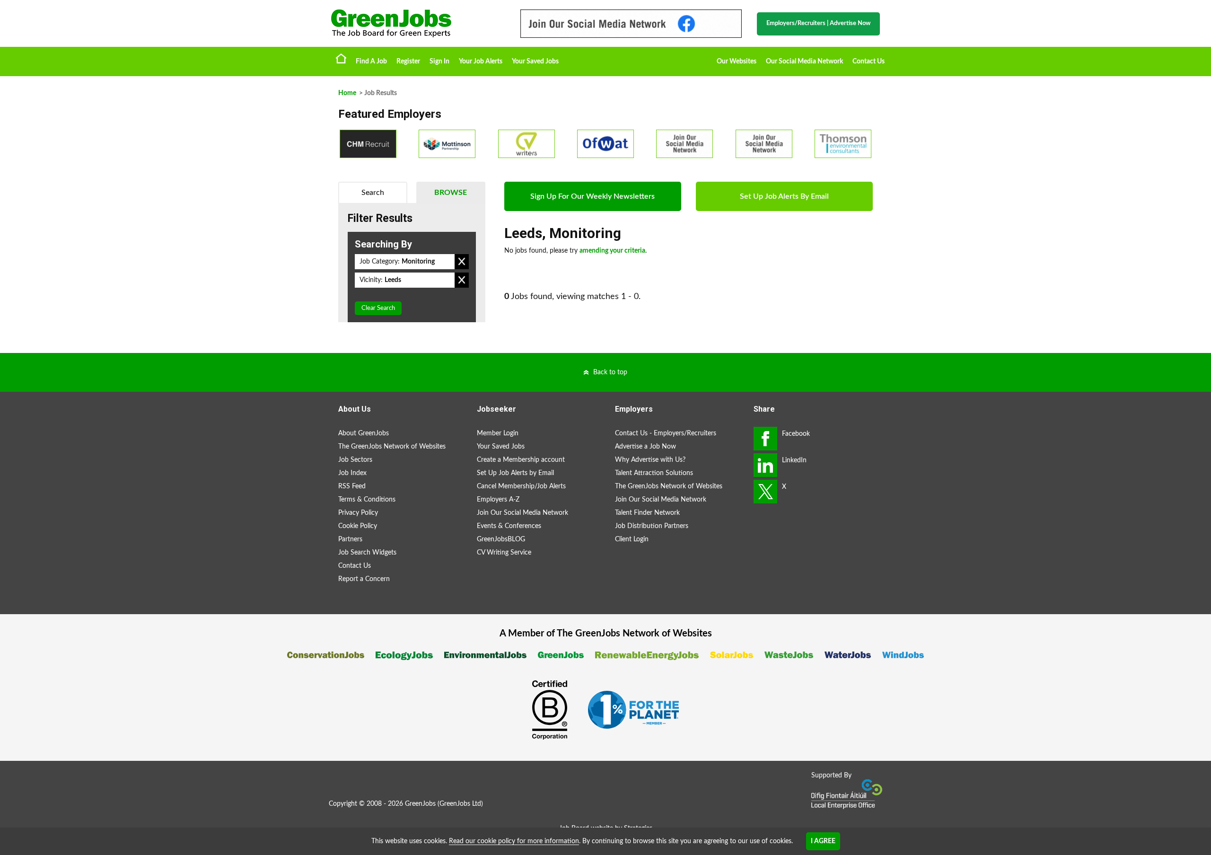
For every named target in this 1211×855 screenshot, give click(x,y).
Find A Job (371, 61)
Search (372, 192)
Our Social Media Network (804, 61)
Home (341, 58)
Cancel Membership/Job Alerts (521, 486)
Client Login (632, 539)
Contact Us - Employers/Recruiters (665, 433)
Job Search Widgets (367, 552)
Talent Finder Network (647, 513)
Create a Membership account (521, 460)
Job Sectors (355, 460)
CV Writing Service (504, 552)
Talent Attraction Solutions (654, 473)
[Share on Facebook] (765, 438)
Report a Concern (364, 579)
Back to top (610, 372)
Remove (462, 261)
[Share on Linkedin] (765, 465)
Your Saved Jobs (535, 61)
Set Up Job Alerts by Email (515, 473)
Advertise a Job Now (645, 446)
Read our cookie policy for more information (514, 841)
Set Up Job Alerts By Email (784, 196)
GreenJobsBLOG (501, 539)
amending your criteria (612, 250)
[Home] (416, 23)
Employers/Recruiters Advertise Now (818, 23)
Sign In (439, 61)
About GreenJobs (363, 433)
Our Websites (736, 61)
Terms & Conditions (366, 499)
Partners (350, 539)
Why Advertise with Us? (650, 460)
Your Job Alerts (480, 61)
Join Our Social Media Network (522, 513)
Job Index (352, 473)
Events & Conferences (509, 526)
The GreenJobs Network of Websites (392, 446)
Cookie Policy (357, 526)
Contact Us (868, 61)
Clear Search (378, 308)
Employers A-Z (498, 499)
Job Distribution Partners (651, 526)
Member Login (497, 433)
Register (408, 61)
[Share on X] (765, 491)
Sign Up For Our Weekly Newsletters (592, 196)
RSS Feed (352, 486)
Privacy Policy (358, 513)
